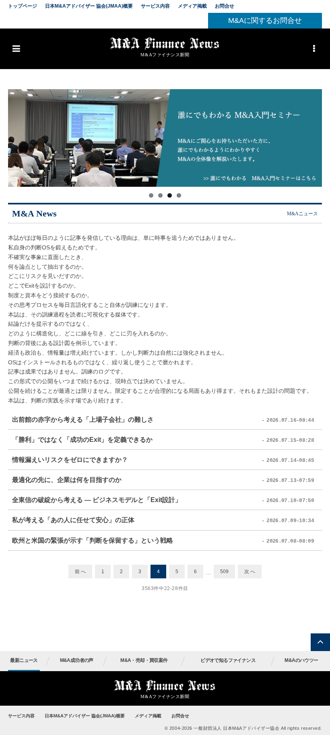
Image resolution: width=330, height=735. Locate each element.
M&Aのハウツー (301, 660)
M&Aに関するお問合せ (265, 20)
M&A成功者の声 (76, 660)
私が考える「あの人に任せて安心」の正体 (73, 520)
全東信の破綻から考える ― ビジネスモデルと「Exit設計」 (97, 499)
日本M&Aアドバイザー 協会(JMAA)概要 (89, 6)
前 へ (80, 571)
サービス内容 (155, 6)
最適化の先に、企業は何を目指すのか (67, 479)
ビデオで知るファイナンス (228, 660)
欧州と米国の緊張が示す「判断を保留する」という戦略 (92, 540)
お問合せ (224, 6)
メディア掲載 (192, 6)
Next (312, 136)
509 (224, 571)
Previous (18, 136)
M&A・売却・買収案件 (143, 660)
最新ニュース (23, 660)
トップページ (22, 6)
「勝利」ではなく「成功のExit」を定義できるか (82, 439)
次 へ (249, 571)
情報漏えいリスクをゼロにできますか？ (70, 459)
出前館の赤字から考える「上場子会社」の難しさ (83, 419)
